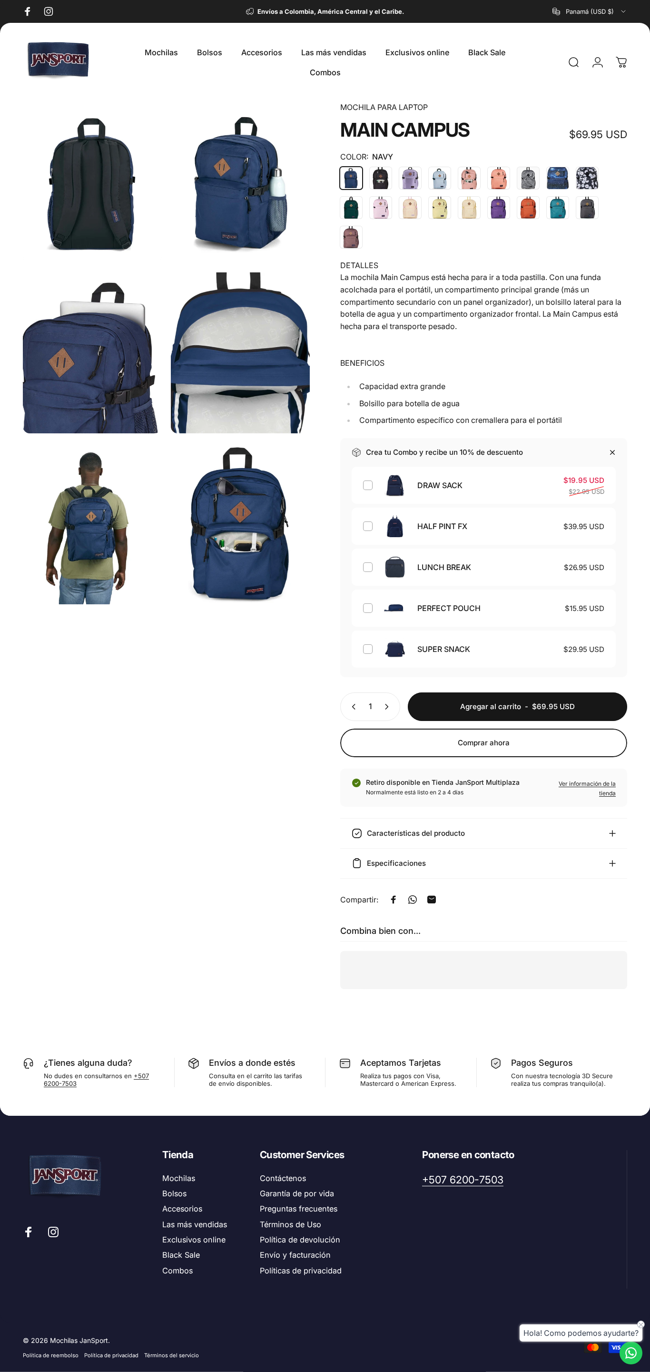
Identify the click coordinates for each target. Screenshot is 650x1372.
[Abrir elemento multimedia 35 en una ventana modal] (240, 182)
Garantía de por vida (297, 1193)
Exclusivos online (194, 1239)
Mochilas (178, 1178)
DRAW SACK (440, 485)
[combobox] (589, 11)
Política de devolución (300, 1239)
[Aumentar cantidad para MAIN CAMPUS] (389, 707)
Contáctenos (283, 1178)
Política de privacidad (111, 1355)
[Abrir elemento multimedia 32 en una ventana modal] (92, 182)
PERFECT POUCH (449, 608)
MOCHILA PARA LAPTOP (384, 107)
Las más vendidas (194, 1224)
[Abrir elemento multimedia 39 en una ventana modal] (240, 523)
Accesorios (182, 1208)
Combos (177, 1270)
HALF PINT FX (442, 526)
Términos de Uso (290, 1224)
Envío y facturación (295, 1255)
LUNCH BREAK (444, 567)
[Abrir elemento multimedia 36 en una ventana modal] (92, 353)
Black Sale (181, 1255)
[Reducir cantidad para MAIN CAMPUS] (352, 707)
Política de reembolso (51, 1355)
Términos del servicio (171, 1355)
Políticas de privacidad (301, 1270)
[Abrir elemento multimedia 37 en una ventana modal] (240, 353)
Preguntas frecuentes (298, 1208)
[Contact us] (631, 1353)
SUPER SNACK (443, 649)
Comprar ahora (484, 742)
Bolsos (174, 1193)
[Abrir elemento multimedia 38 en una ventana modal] (92, 523)
